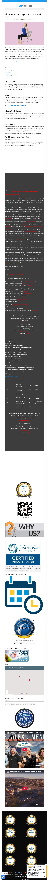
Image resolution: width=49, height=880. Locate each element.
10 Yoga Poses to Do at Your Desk (18, 105)
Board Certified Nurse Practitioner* (20, 304)
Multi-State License (17, 306)
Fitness (30, 19)
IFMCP (31, 272)
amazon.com (18, 144)
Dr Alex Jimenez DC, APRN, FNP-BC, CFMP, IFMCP (15, 19)
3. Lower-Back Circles (11, 74)
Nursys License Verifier (22, 299)
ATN (37, 272)
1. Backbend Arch (10, 70)
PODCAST (22, 874)
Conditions (10, 874)
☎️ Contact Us (12, 872)
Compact (12, 289)
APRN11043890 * (28, 293)
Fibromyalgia (8, 226)
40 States (35, 306)
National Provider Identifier (11, 376)
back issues (26, 53)
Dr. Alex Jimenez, (9, 272)
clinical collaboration (21, 239)
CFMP (34, 272)
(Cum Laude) (34, 310)
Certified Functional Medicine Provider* (25, 640)
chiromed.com (8, 218)
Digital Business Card (24, 322)
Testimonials (18, 876)
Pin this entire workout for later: (13, 77)
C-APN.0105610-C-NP (32, 295)
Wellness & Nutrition (31, 221)
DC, (14, 272)
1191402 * (25, 291)
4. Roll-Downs (9, 75)
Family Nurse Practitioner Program (31, 308)
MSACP (17, 272)
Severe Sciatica (24, 224)
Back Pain (36, 222)
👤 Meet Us (20, 872)
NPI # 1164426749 (24, 331)
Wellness (33, 19)
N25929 (23, 296)
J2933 (28, 333)
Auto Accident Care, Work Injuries (19, 222)
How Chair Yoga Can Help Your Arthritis (19, 61)
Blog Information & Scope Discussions (14, 205)
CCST (28, 272)
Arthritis (26, 19)
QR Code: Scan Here (24, 517)
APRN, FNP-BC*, (23, 272)
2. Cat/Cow (9, 72)
